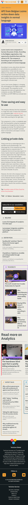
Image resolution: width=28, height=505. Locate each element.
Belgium (10, 196)
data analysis (16, 196)
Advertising (14, 491)
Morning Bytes (9, 212)
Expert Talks (9, 382)
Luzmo (22, 196)
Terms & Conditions (14, 497)
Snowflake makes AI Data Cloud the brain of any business (12, 190)
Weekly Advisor (20, 212)
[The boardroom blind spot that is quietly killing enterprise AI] (12, 352)
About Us (14, 493)
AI (6, 196)
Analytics (8, 7)
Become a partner (14, 490)
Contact (14, 495)
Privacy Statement (14, 499)
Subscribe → (20, 208)
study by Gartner (18, 113)
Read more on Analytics (11, 336)
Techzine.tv (12, 267)
